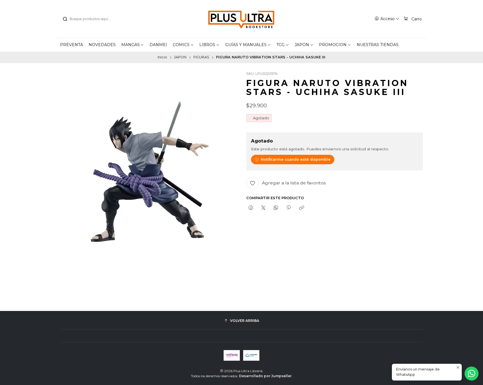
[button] (132, 45)
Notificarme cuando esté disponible (296, 159)
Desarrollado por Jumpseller (265, 376)
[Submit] (65, 19)
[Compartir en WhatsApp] (276, 208)
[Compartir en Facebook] (250, 208)
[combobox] (91, 19)
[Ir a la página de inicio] (241, 19)
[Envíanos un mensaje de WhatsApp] (472, 374)
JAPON (180, 57)
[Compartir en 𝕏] (263, 208)
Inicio (162, 57)
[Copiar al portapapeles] (301, 208)
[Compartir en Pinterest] (288, 208)
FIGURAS (201, 57)
